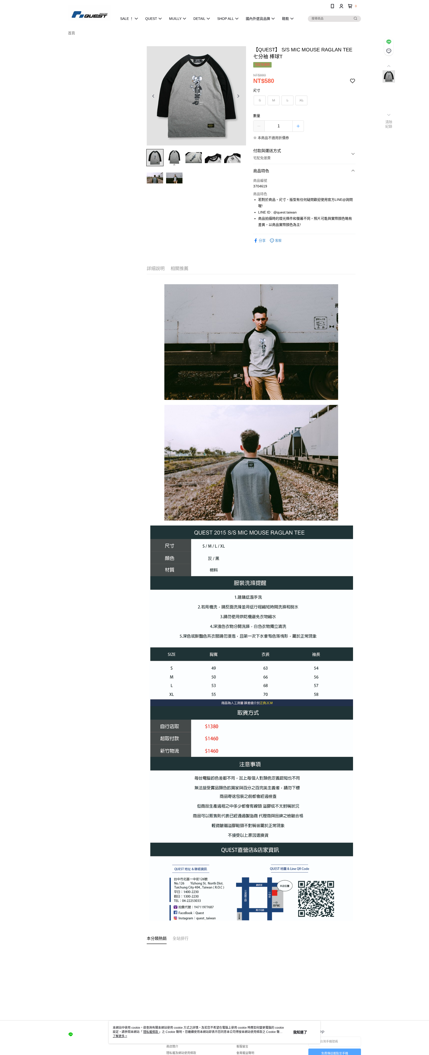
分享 (262, 241)
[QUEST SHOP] (89, 13)
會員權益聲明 (245, 1053)
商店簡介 (172, 1046)
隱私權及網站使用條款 (181, 1053)
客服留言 (242, 1046)
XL (301, 100)
